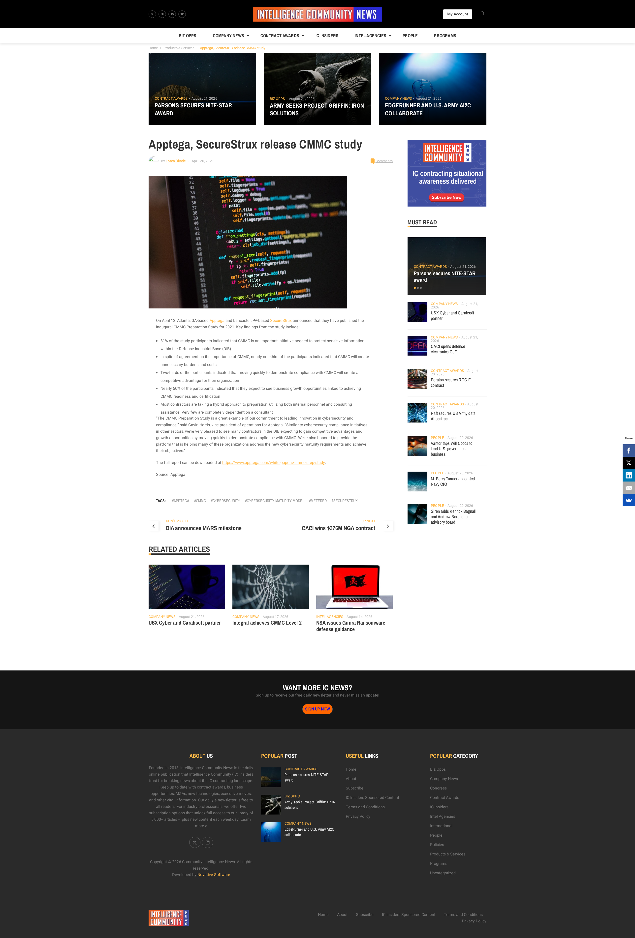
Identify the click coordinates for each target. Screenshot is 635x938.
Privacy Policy (358, 816)
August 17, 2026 (275, 616)
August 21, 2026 (204, 98)
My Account (457, 14)
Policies (437, 845)
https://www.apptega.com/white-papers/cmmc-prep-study (273, 463)
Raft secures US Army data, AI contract (453, 416)
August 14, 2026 (359, 616)
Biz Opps (187, 35)
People (410, 35)
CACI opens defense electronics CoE (448, 349)
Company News (228, 35)
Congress (438, 788)
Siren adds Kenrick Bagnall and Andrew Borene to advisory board (453, 516)
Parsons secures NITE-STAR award (193, 109)
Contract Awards (279, 35)
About (351, 779)
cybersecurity (226, 500)
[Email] (629, 488)
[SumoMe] (629, 500)
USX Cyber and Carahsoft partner (185, 622)
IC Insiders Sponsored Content (372, 798)
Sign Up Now (317, 709)
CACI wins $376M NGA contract (339, 528)
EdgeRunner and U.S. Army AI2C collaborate (428, 109)
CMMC (201, 500)
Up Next (368, 521)
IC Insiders (327, 35)
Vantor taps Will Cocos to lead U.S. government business (451, 448)
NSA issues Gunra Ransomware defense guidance (350, 626)
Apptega (217, 321)
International (441, 826)
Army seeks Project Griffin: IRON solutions (317, 109)
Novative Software (213, 875)
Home (153, 48)
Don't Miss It (177, 521)
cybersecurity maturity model (275, 500)
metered (319, 500)
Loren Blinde (176, 161)
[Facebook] (629, 450)
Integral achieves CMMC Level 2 (267, 622)
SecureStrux (281, 321)
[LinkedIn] (629, 475)
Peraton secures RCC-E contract (451, 382)
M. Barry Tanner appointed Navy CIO (453, 481)
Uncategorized (443, 873)
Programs (445, 35)
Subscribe (354, 788)
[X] (629, 463)
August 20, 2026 (460, 437)
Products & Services (178, 48)
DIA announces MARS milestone (204, 528)
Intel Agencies (370, 35)
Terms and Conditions (365, 807)
